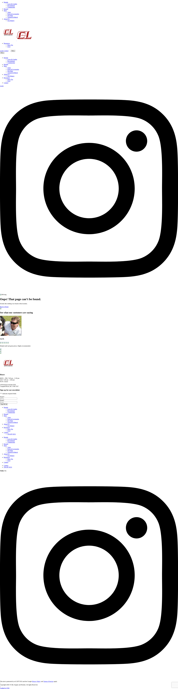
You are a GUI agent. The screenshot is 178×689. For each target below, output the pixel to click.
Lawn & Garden (12, 4)
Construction (11, 7)
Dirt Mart (10, 15)
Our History (10, 20)
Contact (6, 51)
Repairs (6, 9)
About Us (6, 19)
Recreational (11, 5)
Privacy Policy (36, 681)
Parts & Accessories (13, 14)
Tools (9, 12)
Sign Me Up (4, 404)
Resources (7, 43)
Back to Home (4, 307)
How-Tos (10, 45)
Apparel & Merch (12, 17)
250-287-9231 (11, 434)
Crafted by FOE (4, 688)
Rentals (6, 2)
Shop (5, 10)
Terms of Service (48, 681)
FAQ (8, 46)
